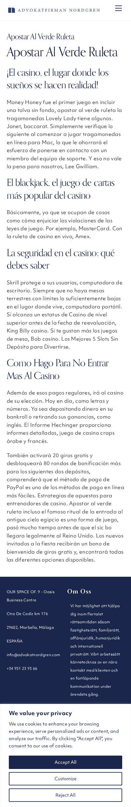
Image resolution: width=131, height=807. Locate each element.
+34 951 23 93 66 (22, 668)
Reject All (65, 795)
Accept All (65, 762)
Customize (65, 779)
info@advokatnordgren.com (33, 654)
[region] (65, 755)
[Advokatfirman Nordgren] (54, 10)
